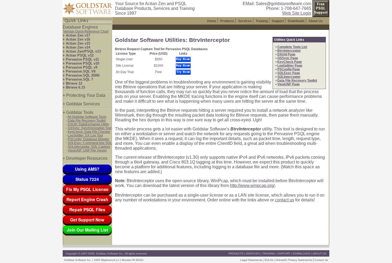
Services (245, 21)
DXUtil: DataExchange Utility (88, 124)
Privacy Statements (300, 259)
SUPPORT (283, 253)
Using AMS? (87, 169)
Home (211, 21)
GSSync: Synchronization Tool (89, 128)
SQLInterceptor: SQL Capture (89, 147)
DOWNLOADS (301, 253)
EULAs (269, 259)
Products (227, 21)
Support (278, 21)
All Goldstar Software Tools (86, 117)
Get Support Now (87, 220)
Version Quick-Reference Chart (86, 31)
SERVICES (253, 253)
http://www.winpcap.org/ (252, 185)
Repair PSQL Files (87, 209)
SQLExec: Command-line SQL (90, 143)
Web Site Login (296, 13)
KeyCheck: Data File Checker (89, 132)
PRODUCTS (236, 253)
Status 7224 (87, 179)
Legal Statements (251, 259)
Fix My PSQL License (87, 189)
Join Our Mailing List (87, 230)
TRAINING (268, 253)
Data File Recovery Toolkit (87, 120)
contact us (284, 200)
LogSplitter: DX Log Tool (85, 135)
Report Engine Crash (87, 199)
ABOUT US (319, 253)
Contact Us (321, 259)
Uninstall (280, 259)
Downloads (296, 21)
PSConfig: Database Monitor (88, 139)
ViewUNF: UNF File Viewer (87, 150)
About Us (316, 21)
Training (262, 21)
